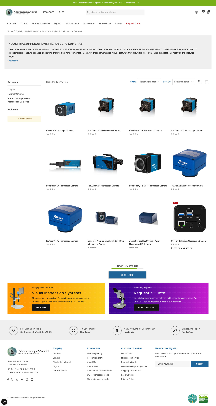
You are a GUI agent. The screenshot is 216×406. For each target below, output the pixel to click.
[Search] (88, 12)
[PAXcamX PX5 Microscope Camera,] (189, 163)
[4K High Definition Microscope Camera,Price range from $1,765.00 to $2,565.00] (189, 219)
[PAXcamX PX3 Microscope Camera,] (65, 219)
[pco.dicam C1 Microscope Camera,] (107, 163)
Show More (13, 61)
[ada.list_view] (206, 82)
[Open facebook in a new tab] (8, 379)
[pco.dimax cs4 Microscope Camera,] (107, 108)
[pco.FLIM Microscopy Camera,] (65, 108)
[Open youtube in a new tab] (22, 379)
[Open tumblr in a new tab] (17, 379)
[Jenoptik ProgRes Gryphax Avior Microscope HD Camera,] (148, 219)
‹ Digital (11, 89)
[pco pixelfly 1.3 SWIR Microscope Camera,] (148, 163)
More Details (85, 332)
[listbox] (183, 82)
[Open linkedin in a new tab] (32, 379)
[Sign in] (196, 12)
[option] (30, 330)
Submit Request (147, 307)
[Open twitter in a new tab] (12, 379)
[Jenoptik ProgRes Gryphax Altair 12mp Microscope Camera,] (107, 219)
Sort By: (167, 82)
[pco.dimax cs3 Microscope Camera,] (148, 108)
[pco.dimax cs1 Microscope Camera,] (189, 108)
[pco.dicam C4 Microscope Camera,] (65, 163)
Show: (133, 82)
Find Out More (187, 332)
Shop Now (41, 307)
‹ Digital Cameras (16, 94)
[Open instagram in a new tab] (27, 379)
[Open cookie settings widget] (4, 402)
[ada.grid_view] (200, 82)
